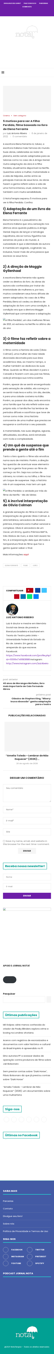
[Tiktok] (39, 12)
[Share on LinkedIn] (23, 596)
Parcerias (43, 3)
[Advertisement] (28, 52)
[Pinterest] (27, 12)
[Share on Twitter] (44, 590)
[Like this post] (31, 590)
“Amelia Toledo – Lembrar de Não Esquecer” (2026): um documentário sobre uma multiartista (26, 1090)
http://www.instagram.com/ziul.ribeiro (27, 663)
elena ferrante (11, 565)
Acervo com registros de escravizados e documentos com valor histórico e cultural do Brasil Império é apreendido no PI (26, 1044)
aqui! (26, 554)
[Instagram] (23, 12)
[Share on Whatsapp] (29, 596)
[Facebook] (15, 12)
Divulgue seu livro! (12, 3)
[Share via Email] (36, 596)
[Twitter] (19, 12)
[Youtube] (31, 12)
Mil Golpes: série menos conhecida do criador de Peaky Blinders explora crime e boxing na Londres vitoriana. (26, 1028)
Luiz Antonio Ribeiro (17, 133)
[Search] (51, 72)
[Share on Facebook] (37, 590)
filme (25, 565)
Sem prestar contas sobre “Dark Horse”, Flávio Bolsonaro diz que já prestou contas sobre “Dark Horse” (26, 1075)
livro (35, 565)
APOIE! (9, 979)
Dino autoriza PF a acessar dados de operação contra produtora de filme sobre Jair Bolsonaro (27, 1059)
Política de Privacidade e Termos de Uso (25, 1231)
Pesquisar (9, 993)
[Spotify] (35, 12)
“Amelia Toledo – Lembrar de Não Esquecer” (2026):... (27, 757)
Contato (8, 1208)
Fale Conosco (30, 3)
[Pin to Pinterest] (16, 596)
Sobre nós (27, 7)
